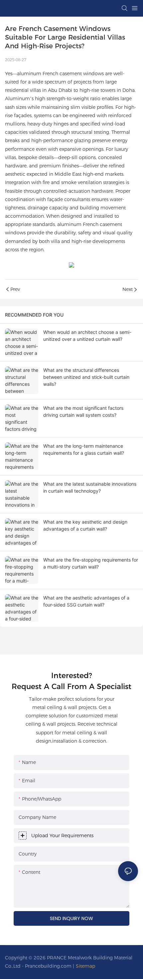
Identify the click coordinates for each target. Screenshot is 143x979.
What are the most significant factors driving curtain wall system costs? (83, 411)
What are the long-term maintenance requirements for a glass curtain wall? (83, 449)
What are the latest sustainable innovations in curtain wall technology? (89, 487)
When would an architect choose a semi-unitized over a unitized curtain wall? (87, 335)
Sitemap (85, 966)
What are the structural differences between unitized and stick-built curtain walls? (86, 377)
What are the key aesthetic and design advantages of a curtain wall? (85, 525)
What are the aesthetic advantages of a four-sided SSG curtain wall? (86, 601)
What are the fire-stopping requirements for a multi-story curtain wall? (90, 563)
